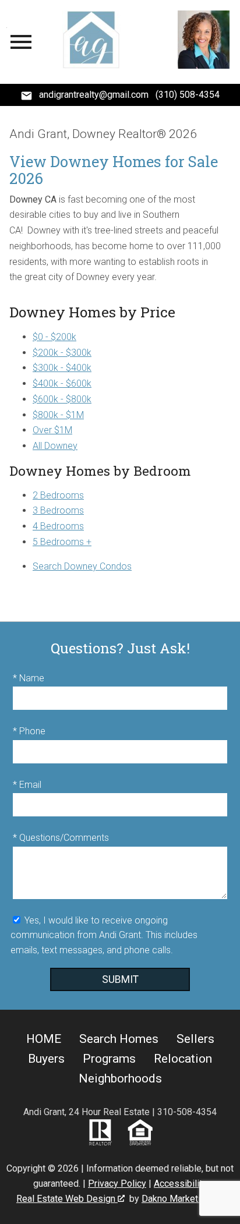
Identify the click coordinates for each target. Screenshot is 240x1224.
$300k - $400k (62, 367)
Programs (109, 1059)
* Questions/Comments (61, 837)
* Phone (29, 731)
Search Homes (118, 1039)
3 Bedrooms (58, 510)
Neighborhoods (120, 1078)
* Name (28, 678)
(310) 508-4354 (188, 94)
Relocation (183, 1059)
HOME (43, 1039)
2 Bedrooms (58, 495)
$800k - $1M (58, 414)
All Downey (55, 445)
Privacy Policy (117, 1183)
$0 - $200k (54, 336)
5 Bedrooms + (62, 541)
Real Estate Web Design (67, 1198)
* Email (27, 784)
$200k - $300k (62, 352)
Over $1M (52, 430)
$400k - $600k (62, 383)
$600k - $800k (62, 399)
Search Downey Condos (82, 566)
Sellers (195, 1039)
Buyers (46, 1059)
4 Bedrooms (58, 526)
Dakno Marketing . (181, 1198)
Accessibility (180, 1183)
